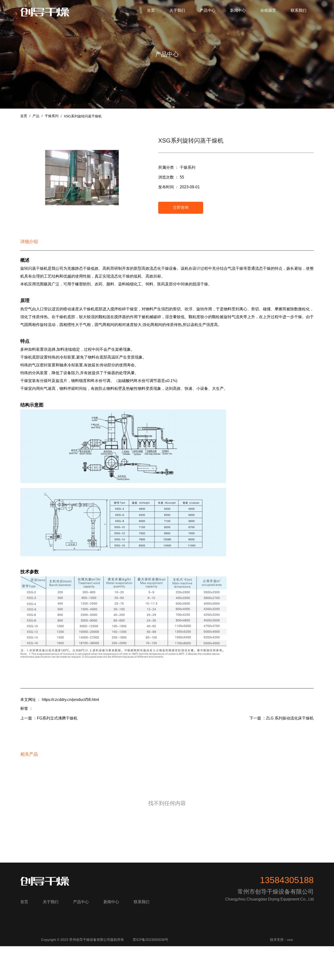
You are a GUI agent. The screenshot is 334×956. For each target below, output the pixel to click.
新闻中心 (238, 10)
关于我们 (177, 10)
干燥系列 (51, 116)
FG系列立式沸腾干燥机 (57, 718)
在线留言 (268, 10)
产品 (36, 116)
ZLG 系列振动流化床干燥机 (290, 718)
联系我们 (298, 10)
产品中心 (207, 10)
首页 (151, 10)
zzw (290, 940)
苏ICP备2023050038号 (150, 940)
